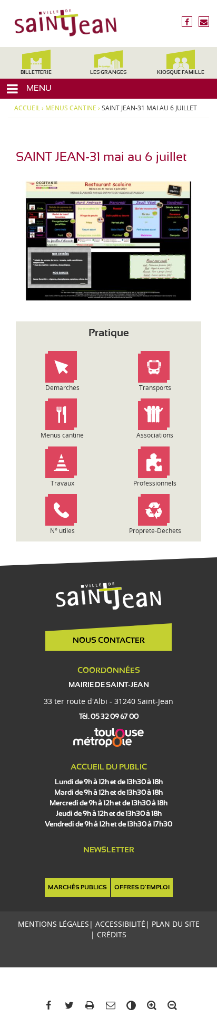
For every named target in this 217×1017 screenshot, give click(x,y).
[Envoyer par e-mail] (108, 1006)
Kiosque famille (180, 72)
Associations (154, 435)
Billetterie (36, 72)
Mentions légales (53, 924)
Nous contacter (109, 640)
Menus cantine (70, 108)
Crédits (111, 934)
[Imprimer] (87, 1006)
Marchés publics (77, 888)
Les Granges (108, 72)
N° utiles (62, 530)
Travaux (62, 483)
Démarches (62, 387)
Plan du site (176, 924)
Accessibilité (120, 924)
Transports (155, 387)
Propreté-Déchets (155, 530)
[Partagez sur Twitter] (67, 1006)
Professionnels (154, 483)
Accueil (27, 108)
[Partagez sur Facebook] (46, 1006)
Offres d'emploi (142, 888)
